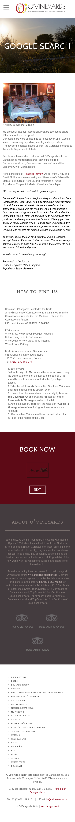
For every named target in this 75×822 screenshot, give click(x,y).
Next (37, 489)
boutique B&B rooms (50, 581)
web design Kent (49, 806)
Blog (13, 750)
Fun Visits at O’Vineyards (25, 696)
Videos (14, 742)
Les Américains (19, 704)
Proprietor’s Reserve (23, 723)
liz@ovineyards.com (57, 799)
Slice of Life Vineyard (23, 731)
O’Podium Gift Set (21, 715)
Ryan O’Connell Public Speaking (28, 727)
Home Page (16, 765)
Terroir (15, 758)
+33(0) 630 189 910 (21, 361)
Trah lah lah (18, 738)
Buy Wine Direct (20, 684)
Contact (15, 688)
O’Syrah (15, 719)
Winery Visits (18, 762)
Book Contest (18, 677)
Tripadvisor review (33, 173)
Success (15, 735)
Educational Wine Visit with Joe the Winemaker (37, 692)
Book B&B (16, 746)
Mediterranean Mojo (22, 708)
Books (14, 681)
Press (14, 754)
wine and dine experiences (42, 574)
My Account (17, 711)
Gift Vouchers (19, 700)
